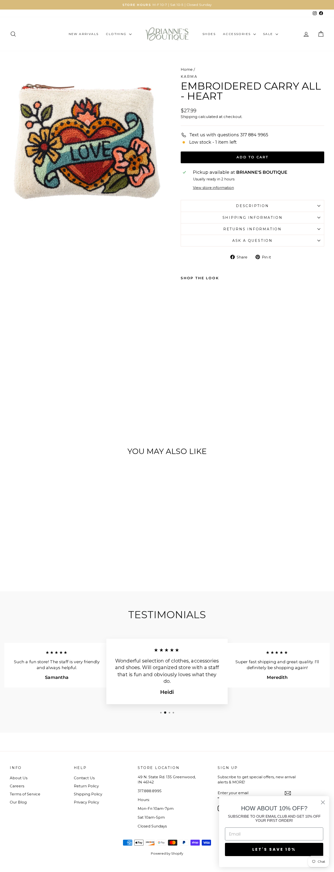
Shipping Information (253, 217)
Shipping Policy (88, 794)
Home (187, 69)
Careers (17, 786)
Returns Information (252, 229)
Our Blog (18, 802)
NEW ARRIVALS (84, 34)
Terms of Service (25, 794)
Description (252, 206)
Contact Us (84, 778)
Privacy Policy (86, 802)
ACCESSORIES (237, 34)
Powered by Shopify (167, 853)
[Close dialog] (323, 802)
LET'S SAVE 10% (274, 849)
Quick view (47, 537)
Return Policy (86, 786)
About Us (18, 778)
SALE (268, 34)
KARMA (189, 76)
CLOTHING (117, 34)
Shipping (189, 116)
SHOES (209, 34)
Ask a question (252, 240)
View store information (213, 188)
